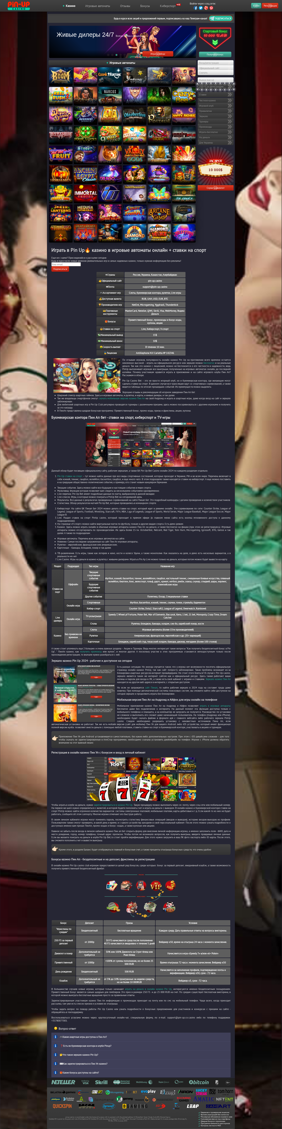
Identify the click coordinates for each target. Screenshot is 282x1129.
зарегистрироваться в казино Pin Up (113, 804)
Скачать (203, 72)
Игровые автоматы (97, 6)
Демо (61, 78)
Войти (256, 5)
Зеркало (203, 116)
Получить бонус (215, 54)
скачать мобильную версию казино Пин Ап (122, 398)
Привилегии (205, 110)
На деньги (204, 137)
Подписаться (223, 18)
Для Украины (206, 142)
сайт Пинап (151, 687)
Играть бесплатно (208, 132)
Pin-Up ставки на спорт (69, 476)
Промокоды (205, 126)
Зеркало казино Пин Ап (218, 679)
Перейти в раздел (158, 53)
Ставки (202, 94)
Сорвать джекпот (216, 187)
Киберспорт (168, 6)
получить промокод (90, 651)
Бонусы (145, 6)
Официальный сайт (209, 68)
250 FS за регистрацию (211, 86)
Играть (60, 72)
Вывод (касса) (206, 79)
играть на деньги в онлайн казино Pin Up (148, 988)
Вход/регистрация (209, 62)
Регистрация (270, 5)
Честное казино (207, 100)
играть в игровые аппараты (215, 705)
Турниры (203, 121)
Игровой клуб (206, 105)
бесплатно (208, 362)
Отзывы (125, 6)
